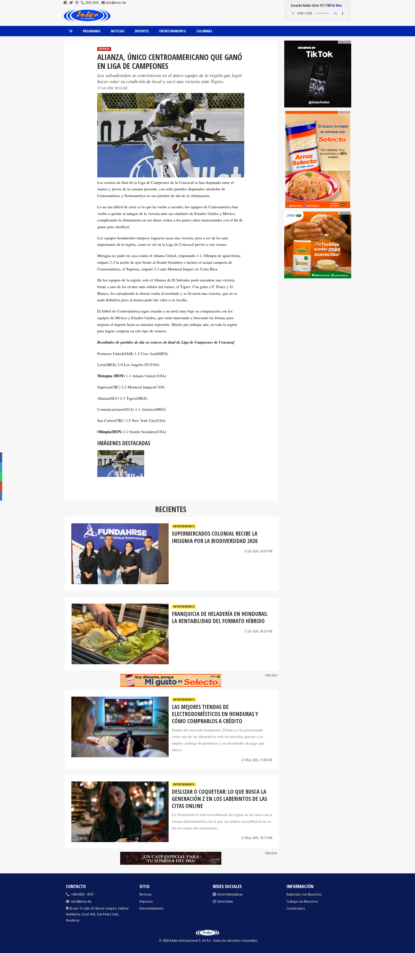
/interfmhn (225, 901)
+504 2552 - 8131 (81, 894)
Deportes (142, 31)
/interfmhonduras (230, 894)
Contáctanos (295, 908)
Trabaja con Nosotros (302, 901)
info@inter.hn (116, 2)
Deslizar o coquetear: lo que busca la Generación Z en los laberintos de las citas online (219, 799)
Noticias (117, 31)
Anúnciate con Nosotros (304, 894)
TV (70, 31)
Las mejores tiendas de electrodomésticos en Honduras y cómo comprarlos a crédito (215, 714)
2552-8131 (92, 2)
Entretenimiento (172, 31)
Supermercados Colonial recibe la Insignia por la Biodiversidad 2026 (215, 537)
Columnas (204, 31)
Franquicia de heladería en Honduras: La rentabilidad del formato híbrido (220, 617)
